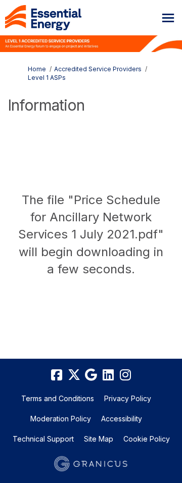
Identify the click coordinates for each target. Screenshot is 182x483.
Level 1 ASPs (47, 77)
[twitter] (74, 375)
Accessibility (121, 418)
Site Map (98, 438)
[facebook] (57, 375)
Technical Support (43, 438)
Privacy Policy (127, 398)
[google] (91, 375)
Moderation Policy (60, 418)
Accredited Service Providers (98, 69)
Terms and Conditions (57, 398)
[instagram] (125, 375)
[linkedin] (108, 375)
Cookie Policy (146, 438)
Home (37, 69)
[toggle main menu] (168, 18)
